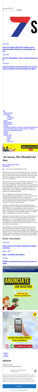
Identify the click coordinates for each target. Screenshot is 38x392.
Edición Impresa (8, 124)
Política (6, 120)
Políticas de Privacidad (23, 390)
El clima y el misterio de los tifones (12, 254)
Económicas (10, 117)
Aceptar (19, 386)
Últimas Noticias (8, 113)
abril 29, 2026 (4, 258)
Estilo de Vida (7, 135)
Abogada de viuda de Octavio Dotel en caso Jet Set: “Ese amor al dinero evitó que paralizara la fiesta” (18, 68)
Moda (8, 139)
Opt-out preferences (13, 390)
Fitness (9, 138)
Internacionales (8, 122)
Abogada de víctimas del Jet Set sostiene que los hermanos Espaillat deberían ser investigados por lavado (18, 49)
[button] (35, 371)
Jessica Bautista (5, 166)
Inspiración (10, 141)
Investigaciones (21, 128)
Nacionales (7, 114)
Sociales (6, 125)
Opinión (6, 132)
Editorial (6, 133)
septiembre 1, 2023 (5, 251)
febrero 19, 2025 (4, 242)
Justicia (9, 116)
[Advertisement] (19, 90)
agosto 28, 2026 (4, 44)
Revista (9, 136)
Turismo (9, 119)
